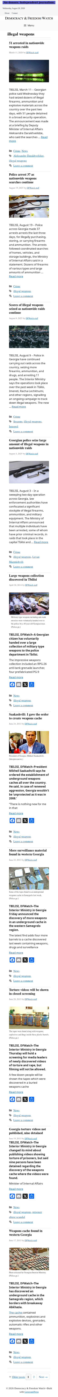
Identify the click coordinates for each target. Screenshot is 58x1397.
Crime (16, 151)
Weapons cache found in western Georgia (25, 1232)
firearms (18, 421)
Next (43, 1377)
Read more (16, 276)
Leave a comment (23, 165)
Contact (15, 13)
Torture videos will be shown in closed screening (28, 991)
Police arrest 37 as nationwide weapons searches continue (23, 178)
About (7, 13)
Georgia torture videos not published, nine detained (27, 1131)
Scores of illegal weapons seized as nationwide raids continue (27, 308)
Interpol (13, 426)
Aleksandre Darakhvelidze (28, 156)
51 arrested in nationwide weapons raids (26, 45)
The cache (16, 1312)
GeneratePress (31, 1392)
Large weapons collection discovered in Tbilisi (26, 577)
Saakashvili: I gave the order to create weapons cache (29, 716)
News (25, 151)
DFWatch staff (32, 52)
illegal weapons (18, 160)
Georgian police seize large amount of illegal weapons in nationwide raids (28, 444)
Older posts (18, 1377)
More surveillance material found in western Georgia (28, 852)
